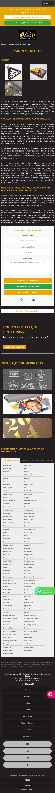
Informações (27, 716)
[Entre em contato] (33, 299)
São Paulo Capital (10, 460)
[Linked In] (27, 758)
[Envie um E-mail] (27, 744)
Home (27, 690)
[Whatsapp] (21, 299)
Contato (27, 729)
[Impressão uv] (13, 72)
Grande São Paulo (27, 460)
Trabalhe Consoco (27, 723)
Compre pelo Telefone (28, 292)
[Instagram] (27, 751)
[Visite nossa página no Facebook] (27, 765)
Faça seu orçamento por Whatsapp (27, 23)
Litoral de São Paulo (44, 460)
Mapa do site (27, 736)
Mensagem (27, 258)
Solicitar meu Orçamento (28, 280)
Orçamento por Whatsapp (27, 286)
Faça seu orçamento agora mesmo (27, 17)
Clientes (28, 710)
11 (27, 684)
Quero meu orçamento (14, 347)
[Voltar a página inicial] (27, 33)
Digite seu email (28, 236)
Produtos (27, 703)
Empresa (27, 696)
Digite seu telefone (27, 247)
